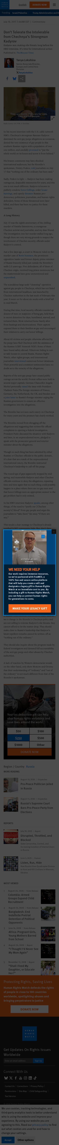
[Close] (54, 531)
